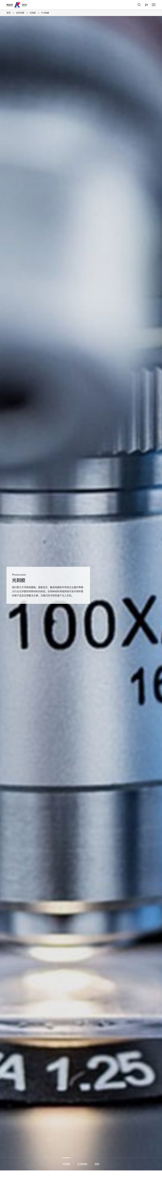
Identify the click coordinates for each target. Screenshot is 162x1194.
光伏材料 (82, 1164)
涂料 (97, 1164)
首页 (8, 12)
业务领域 (20, 12)
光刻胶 (33, 12)
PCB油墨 (45, 12)
